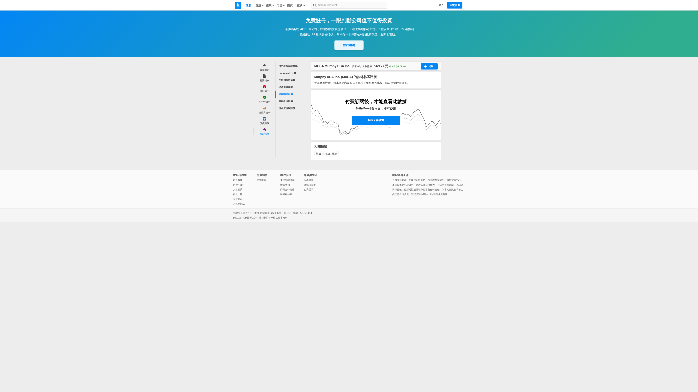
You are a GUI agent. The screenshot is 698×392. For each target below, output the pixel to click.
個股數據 (237, 180)
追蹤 (431, 66)
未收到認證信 (287, 180)
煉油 (318, 153)
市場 (279, 5)
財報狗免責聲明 (439, 194)
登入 (441, 5)
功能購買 (261, 180)
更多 (299, 5)
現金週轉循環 (286, 87)
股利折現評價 (286, 101)
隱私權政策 (310, 184)
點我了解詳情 (376, 120)
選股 (258, 5)
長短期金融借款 (287, 80)
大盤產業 (237, 189)
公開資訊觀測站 (417, 180)
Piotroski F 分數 (287, 73)
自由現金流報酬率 (288, 66)
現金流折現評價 (287, 108)
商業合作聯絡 (287, 189)
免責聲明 (308, 189)
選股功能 (237, 184)
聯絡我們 (285, 184)
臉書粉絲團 (286, 194)
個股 (248, 5)
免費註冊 (454, 5)
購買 (290, 5)
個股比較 (237, 194)
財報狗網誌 (239, 203)
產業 (269, 5)
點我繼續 (349, 45)
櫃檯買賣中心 (454, 180)
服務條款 (308, 180)
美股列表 (237, 199)
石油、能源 (331, 153)
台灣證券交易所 (436, 180)
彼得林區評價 (286, 94)
